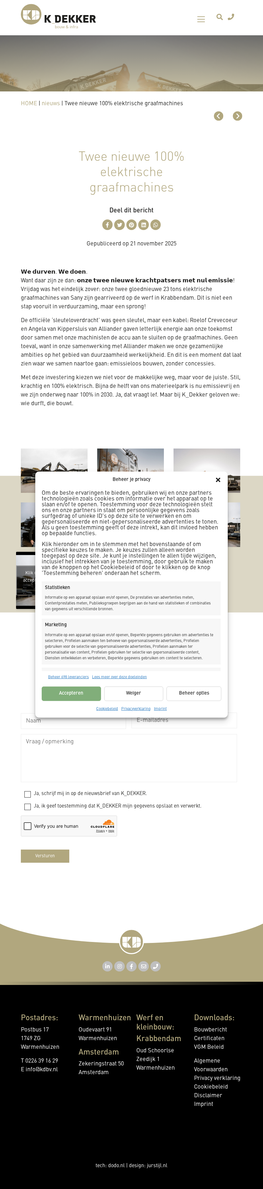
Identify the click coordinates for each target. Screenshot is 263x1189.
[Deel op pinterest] (131, 224)
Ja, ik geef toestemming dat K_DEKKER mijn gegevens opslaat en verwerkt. (117, 806)
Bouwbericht (210, 1030)
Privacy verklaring (217, 1078)
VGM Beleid (209, 1047)
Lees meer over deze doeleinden (119, 677)
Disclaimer (208, 1096)
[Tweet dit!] (119, 224)
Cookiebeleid (107, 709)
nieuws (51, 104)
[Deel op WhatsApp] (155, 224)
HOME (29, 104)
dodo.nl (116, 1165)
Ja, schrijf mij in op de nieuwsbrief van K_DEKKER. (90, 793)
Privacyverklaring (136, 709)
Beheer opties (194, 693)
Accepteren (71, 693)
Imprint (160, 709)
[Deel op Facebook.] (107, 224)
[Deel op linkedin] (143, 224)
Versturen (45, 856)
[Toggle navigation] (201, 19)
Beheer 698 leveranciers (68, 677)
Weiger (133, 693)
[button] (218, 480)
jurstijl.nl (157, 1165)
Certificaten (209, 1038)
